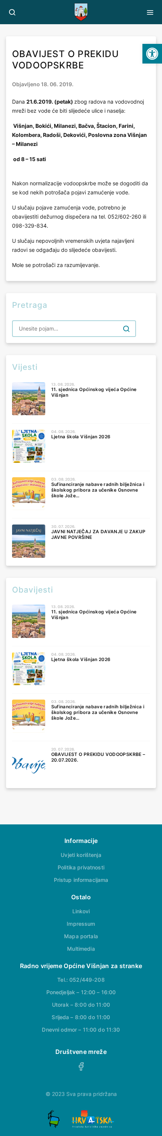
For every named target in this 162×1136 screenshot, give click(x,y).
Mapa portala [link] (81, 936)
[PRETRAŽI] (126, 328)
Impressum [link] (81, 923)
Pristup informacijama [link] (81, 880)
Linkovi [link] (81, 911)
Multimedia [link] (81, 948)
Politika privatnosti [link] (81, 867)
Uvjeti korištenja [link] (81, 855)
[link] (152, 54)
